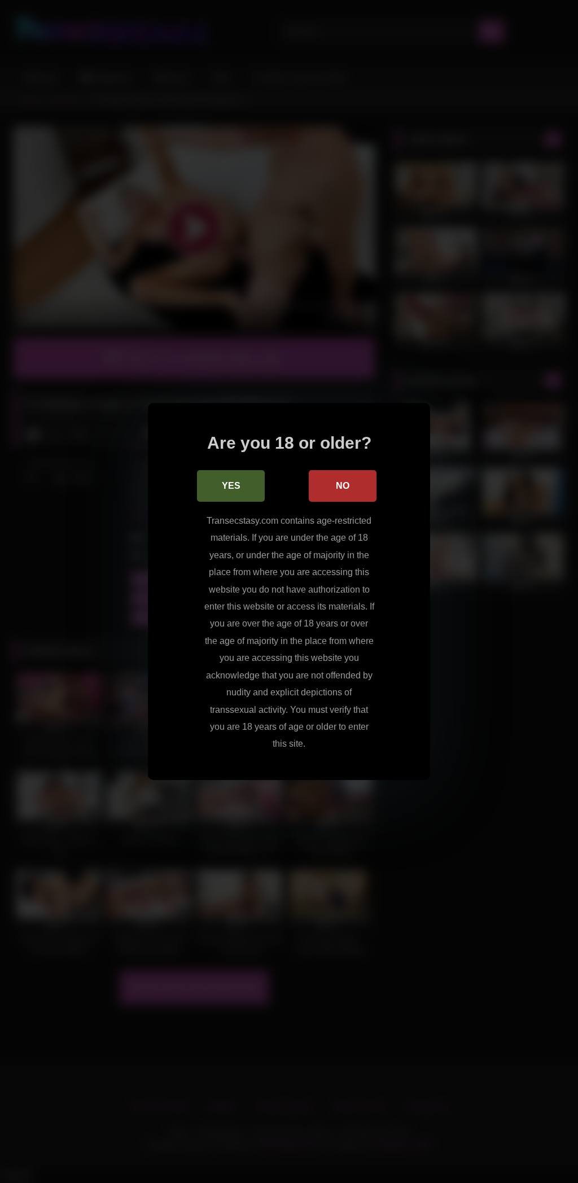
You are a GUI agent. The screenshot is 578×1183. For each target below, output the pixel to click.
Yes (231, 485)
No (342, 485)
